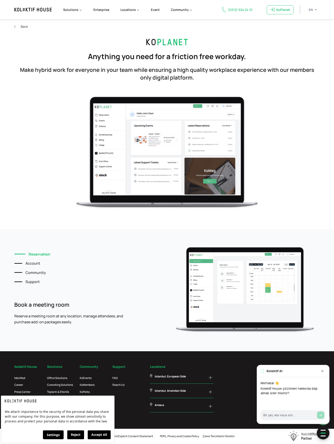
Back (24, 26)
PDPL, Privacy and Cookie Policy (179, 436)
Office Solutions (57, 378)
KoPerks (85, 392)
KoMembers (87, 385)
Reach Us (118, 385)
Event (155, 10)
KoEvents (86, 378)
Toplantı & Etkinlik (58, 392)
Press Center (22, 392)
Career (18, 385)
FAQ (115, 378)
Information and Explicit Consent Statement (125, 436)
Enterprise (101, 10)
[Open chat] (323, 433)
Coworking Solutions (60, 385)
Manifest (19, 378)
